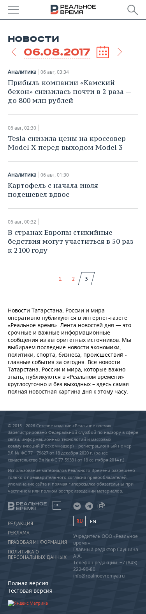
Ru (79, 521)
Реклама (19, 533)
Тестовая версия (30, 590)
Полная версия (28, 583)
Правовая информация (37, 542)
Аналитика (22, 72)
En (93, 521)
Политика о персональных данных (37, 554)
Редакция (20, 523)
